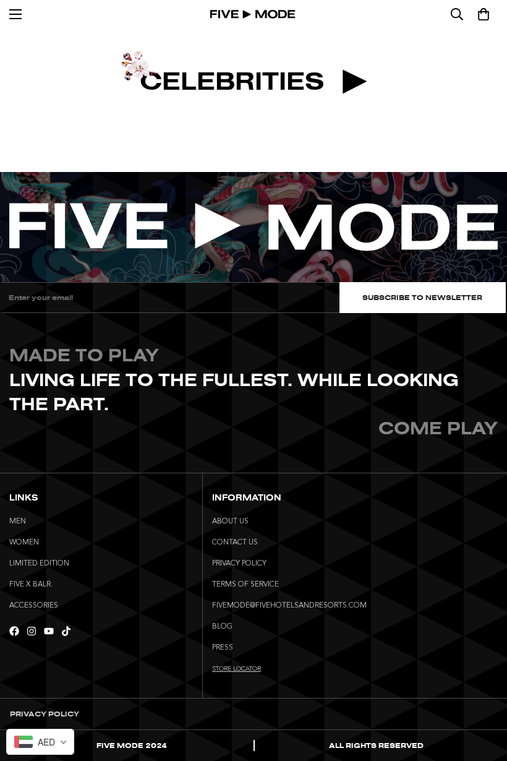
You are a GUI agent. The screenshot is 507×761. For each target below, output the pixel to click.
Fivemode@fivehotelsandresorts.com (289, 605)
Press (222, 647)
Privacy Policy (239, 563)
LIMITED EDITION (39, 563)
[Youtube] (49, 631)
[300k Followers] (14, 631)
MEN (17, 521)
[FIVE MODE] (253, 14)
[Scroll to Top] (483, 693)
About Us (230, 521)
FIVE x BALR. (31, 584)
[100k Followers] (31, 631)
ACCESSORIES (33, 605)
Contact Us (235, 542)
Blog (222, 626)
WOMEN (24, 542)
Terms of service (245, 584)
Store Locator (236, 669)
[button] (483, 14)
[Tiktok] (66, 631)
